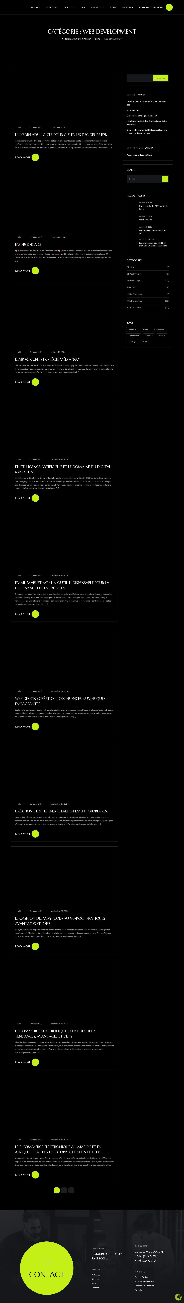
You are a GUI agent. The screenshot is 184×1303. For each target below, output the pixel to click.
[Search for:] (148, 179)
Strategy (132, 342)
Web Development (135, 301)
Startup (162, 335)
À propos (96, 1275)
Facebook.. (100, 1258)
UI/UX (144, 342)
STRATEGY (132, 287)
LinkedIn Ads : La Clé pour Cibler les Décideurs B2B (61, 134)
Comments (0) (35, 127)
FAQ (94, 1283)
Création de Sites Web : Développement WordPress (62, 811)
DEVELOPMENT (134, 274)
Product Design (133, 280)
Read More (23, 157)
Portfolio (138, 1290)
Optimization (134, 335)
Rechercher (160, 78)
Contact (95, 1287)
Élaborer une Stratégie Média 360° (47, 359)
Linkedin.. (117, 1254)
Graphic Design (141, 1277)
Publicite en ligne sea (144, 1281)
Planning (149, 335)
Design (145, 329)
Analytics (132, 329)
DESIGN (130, 267)
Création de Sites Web (144, 1285)
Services (95, 1279)
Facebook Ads (28, 244)
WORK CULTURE (134, 307)
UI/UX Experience (134, 294)
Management (159, 329)
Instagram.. (100, 1254)
